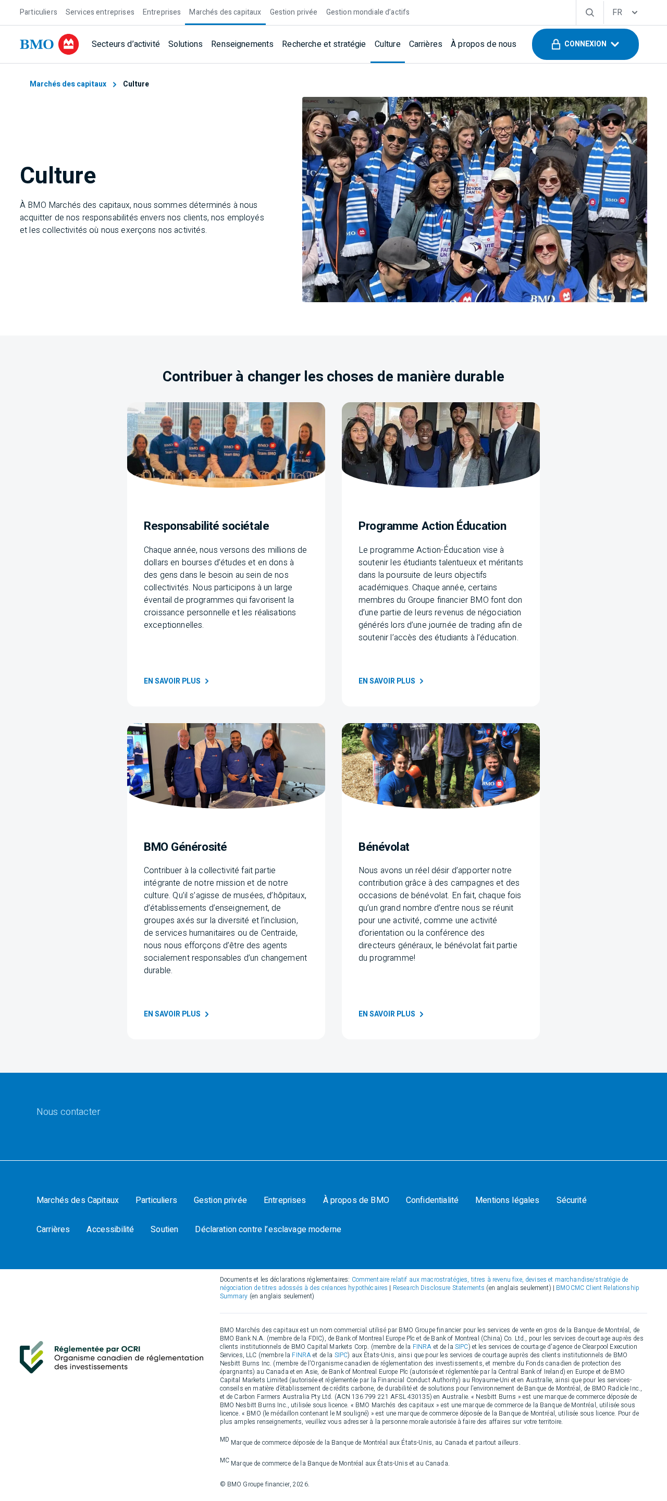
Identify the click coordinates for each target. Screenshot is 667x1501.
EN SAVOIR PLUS (172, 681)
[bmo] (49, 44)
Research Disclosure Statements (439, 1288)
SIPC (461, 1346)
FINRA (422, 1346)
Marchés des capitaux (68, 84)
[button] (585, 44)
